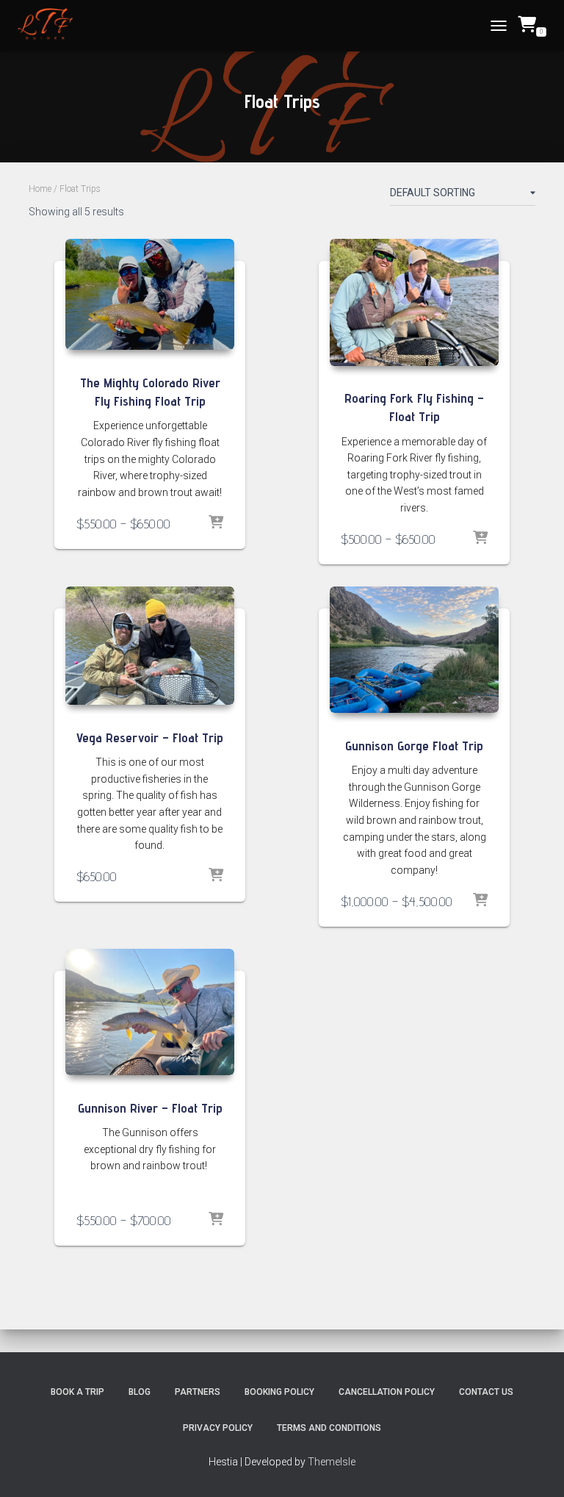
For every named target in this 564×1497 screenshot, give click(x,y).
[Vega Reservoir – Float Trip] (149, 645)
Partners (197, 1392)
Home (40, 189)
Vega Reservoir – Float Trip (149, 737)
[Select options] (216, 523)
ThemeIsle (331, 1462)
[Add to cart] (216, 876)
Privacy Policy (218, 1428)
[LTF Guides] (51, 25)
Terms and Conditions (329, 1428)
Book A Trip (77, 1392)
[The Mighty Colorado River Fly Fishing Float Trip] (149, 294)
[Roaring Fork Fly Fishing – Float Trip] (414, 302)
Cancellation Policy (387, 1392)
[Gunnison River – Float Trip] (149, 1012)
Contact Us (486, 1392)
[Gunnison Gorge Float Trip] (414, 650)
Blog (140, 1392)
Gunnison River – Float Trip (150, 1108)
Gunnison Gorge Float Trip (414, 745)
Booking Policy (279, 1392)
